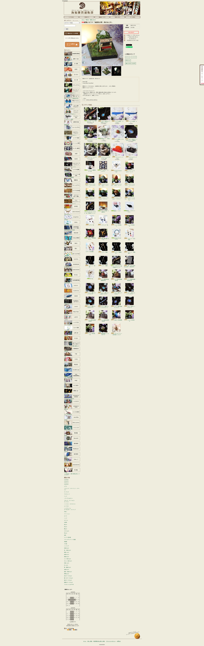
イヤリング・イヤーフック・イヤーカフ (71, 489)
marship (65, 419)
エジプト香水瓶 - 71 (118, 225)
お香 (65, 156)
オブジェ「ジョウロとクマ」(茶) (105, 158)
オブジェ (66, 520)
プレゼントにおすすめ (69, 584)
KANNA (66, 261)
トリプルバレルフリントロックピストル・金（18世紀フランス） (116, 266)
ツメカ (65, 361)
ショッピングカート (132, 17)
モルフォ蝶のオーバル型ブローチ (91, 307)
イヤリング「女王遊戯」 (131, 239)
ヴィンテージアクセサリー (70, 93)
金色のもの (66, 569)
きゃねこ (66, 277)
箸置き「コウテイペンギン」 (130, 211)
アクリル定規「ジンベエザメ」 (119, 122)
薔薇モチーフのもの (68, 582)
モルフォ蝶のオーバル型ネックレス (105, 122)
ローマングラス (67, 129)
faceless (65, 467)
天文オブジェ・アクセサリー (70, 135)
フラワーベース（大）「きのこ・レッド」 (116, 185)
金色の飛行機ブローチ (105, 239)
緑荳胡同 (66, 456)
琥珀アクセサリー (68, 103)
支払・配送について (86, 17)
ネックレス (66, 491)
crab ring (91, 278)
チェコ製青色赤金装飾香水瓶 (105, 280)
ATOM (75, 629)
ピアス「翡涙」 (105, 252)
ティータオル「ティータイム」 (104, 171)
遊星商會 (66, 446)
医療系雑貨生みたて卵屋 (69, 230)
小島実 (65, 298)
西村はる (66, 409)
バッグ (65, 518)
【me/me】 (66, 440)
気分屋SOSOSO (67, 272)
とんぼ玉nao (66, 372)
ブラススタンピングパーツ (70, 203)
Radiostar (66, 451)
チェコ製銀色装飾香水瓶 (105, 320)
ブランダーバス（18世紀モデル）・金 (92, 121)
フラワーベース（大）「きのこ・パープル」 (129, 199)
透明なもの (66, 573)
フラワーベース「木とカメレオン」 (92, 140)
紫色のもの (66, 556)
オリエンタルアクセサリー (70, 114)
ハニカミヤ (66, 403)
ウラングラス (67, 87)
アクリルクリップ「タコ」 (119, 158)
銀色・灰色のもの (68, 571)
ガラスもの (66, 531)
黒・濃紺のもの (67, 567)
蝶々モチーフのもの (68, 578)
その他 (65, 543)
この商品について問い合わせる (132, 35)
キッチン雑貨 (67, 150)
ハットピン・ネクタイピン (70, 504)
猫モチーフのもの (68, 580)
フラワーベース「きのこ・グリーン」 (103, 198)
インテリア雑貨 (67, 140)
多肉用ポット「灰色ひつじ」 (105, 139)
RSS (69, 629)
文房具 (65, 161)
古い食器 (66, 66)
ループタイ (66, 506)
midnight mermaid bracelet (117, 238)
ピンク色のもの (67, 558)
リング (65, 496)
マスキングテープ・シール (70, 166)
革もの (65, 533)
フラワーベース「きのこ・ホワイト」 (90, 198)
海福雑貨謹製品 (67, 56)
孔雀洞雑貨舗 (67, 282)
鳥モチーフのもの (68, 575)
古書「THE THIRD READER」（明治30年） (129, 266)
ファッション (67, 513)
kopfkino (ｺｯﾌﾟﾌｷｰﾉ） (68, 303)
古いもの (66, 77)
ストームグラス (67, 187)
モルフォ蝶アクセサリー (69, 108)
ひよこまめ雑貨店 (68, 414)
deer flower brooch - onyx (118, 171)
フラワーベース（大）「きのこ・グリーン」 (103, 185)
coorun (65, 288)
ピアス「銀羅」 (105, 265)
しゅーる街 (66, 330)
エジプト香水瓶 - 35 (131, 320)
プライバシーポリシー (111, 641)
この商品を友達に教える (132, 37)
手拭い (65, 511)
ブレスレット (67, 494)
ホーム (71, 17)
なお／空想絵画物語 (68, 377)
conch (65, 309)
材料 (65, 535)
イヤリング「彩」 (105, 225)
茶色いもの (66, 563)
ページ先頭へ (137, 637)
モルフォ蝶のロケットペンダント (130, 293)
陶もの (65, 528)
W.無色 (65, 472)
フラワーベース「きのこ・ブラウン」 (117, 198)
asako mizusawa (67, 214)
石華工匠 (66, 335)
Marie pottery (66, 425)
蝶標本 (65, 182)
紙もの (65, 524)
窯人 (65, 251)
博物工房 (66, 393)
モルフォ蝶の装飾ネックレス (118, 307)
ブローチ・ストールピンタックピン (69, 501)
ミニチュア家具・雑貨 (69, 198)
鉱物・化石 (66, 61)
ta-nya (65, 340)
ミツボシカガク (67, 430)
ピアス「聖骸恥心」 (118, 253)
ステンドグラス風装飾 (69, 177)
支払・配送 (89, 641)
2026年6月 (66, 484)
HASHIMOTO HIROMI (69, 398)
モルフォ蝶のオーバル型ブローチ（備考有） (131, 140)
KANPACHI (66, 266)
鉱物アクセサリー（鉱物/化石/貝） (71, 98)
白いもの (66, 565)
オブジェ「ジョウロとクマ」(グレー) (92, 158)
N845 (65, 245)
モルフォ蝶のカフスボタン (118, 293)
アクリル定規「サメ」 (133, 122)
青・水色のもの (67, 550)
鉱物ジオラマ (93, 19)
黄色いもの (66, 552)
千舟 (65, 356)
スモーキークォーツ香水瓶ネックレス (117, 334)
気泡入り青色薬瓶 (118, 320)
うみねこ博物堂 (67, 240)
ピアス (65, 486)
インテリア (66, 546)
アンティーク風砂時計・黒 (91, 171)
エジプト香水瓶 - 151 (91, 334)
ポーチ (65, 516)
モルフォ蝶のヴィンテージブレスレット (103, 307)
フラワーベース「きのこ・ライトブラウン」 (90, 185)
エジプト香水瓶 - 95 (131, 225)
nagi (65, 382)
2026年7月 (66, 482)
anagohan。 (66, 219)
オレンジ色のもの (68, 561)
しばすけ (66, 319)
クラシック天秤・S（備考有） (104, 211)
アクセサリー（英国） (69, 119)
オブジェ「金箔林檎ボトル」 (91, 238)
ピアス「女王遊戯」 (90, 251)
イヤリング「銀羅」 (92, 266)
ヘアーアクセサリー (68, 498)
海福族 (65, 541)
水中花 (65, 208)
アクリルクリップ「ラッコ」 (133, 158)
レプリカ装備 (67, 172)
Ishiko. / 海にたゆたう (68, 224)
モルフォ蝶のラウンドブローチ (91, 293)
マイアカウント (72, 20)
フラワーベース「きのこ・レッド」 (130, 171)
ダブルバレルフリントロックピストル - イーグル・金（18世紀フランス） (90, 212)
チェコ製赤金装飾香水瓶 (118, 280)
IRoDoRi (66, 235)
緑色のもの (66, 554)
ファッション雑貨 (68, 145)
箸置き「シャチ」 (117, 210)
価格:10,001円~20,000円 (130, 63)
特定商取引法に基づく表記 (132, 40)
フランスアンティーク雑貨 (70, 539)
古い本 (65, 82)
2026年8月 (66, 479)
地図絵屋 (66, 351)
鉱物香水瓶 (66, 124)
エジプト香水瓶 (67, 193)
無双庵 (65, 435)
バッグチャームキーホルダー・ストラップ (70, 509)
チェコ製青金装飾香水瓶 (92, 320)
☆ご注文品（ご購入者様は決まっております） (72, 474)
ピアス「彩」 (92, 225)
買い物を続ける (132, 38)
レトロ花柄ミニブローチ (119, 140)
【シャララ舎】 (67, 324)
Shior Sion (66, 314)
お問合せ (117, 17)
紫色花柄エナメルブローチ (105, 334)
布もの (65, 526)
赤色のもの (66, 548)
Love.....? (66, 461)
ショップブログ (102, 17)
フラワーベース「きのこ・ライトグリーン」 (129, 185)
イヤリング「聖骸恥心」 (131, 253)
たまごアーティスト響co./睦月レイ (71, 345)
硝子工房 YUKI (67, 256)
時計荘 (65, 367)
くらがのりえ (67, 293)
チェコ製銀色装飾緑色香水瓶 (131, 280)
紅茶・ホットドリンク (69, 71)
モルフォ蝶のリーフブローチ (131, 307)
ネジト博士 (66, 388)
